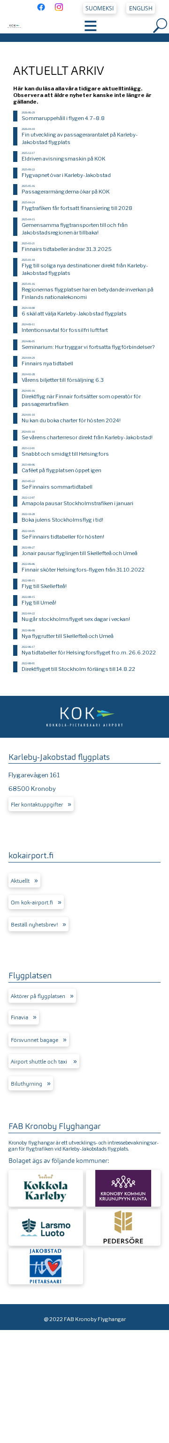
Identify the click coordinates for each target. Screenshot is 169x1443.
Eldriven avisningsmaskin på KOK (64, 158)
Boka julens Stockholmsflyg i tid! (62, 519)
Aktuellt (20, 881)
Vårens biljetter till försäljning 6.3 (63, 380)
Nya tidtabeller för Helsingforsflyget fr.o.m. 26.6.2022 (89, 652)
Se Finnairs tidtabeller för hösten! (63, 536)
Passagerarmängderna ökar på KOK (66, 191)
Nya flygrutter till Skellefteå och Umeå (68, 636)
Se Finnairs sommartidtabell (57, 487)
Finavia (19, 1017)
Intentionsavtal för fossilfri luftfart (65, 330)
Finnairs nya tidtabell (47, 363)
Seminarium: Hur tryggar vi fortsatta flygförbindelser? (88, 347)
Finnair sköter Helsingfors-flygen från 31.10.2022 (83, 569)
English (141, 8)
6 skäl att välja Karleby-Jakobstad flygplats (74, 313)
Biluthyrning (26, 1084)
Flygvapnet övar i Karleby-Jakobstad (66, 175)
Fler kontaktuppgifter (37, 804)
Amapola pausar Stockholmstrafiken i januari (77, 503)
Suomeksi (99, 8)
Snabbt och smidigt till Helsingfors (65, 454)
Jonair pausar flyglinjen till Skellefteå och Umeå (80, 553)
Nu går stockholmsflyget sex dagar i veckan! (76, 619)
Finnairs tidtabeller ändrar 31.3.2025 (67, 249)
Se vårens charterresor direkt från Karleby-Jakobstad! (87, 437)
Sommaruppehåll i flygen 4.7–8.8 (63, 118)
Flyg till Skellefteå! (44, 586)
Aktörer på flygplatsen (38, 996)
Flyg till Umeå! (39, 602)
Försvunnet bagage (34, 1040)
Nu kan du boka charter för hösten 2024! (71, 420)
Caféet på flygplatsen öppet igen (61, 470)
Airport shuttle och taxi (40, 1061)
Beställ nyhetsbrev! (34, 924)
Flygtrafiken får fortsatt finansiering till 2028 (77, 208)
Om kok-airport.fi (32, 902)
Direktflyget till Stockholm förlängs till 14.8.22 (78, 669)
